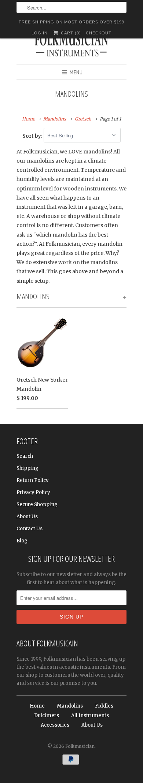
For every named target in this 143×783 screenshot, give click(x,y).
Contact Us (29, 529)
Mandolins (71, 94)
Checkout (98, 33)
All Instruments (90, 715)
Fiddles (104, 706)
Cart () (70, 33)
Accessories (55, 725)
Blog (21, 541)
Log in (40, 33)
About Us (27, 516)
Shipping (27, 468)
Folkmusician (80, 746)
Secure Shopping (37, 504)
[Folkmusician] (71, 46)
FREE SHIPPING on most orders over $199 (71, 22)
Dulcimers (46, 715)
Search (24, 456)
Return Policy (32, 480)
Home (37, 706)
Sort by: (33, 136)
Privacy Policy (33, 492)
